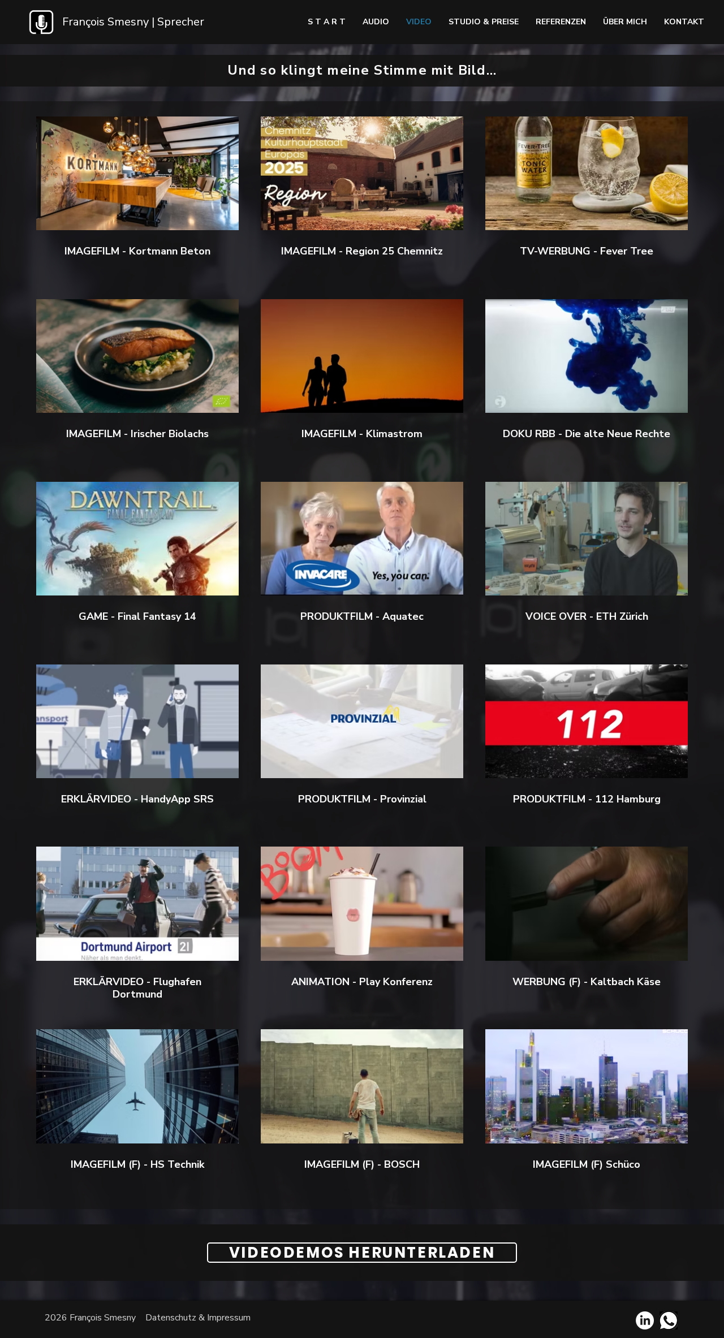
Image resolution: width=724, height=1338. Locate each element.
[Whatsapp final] (669, 1320)
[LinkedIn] (645, 1320)
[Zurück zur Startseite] (41, 22)
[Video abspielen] (137, 173)
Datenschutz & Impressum (198, 1317)
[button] (684, 22)
